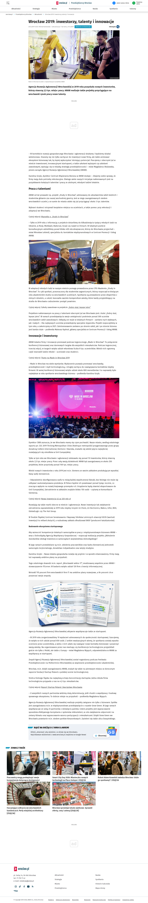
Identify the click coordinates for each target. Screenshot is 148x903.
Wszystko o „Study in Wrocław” (55, 217)
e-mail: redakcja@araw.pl (24, 881)
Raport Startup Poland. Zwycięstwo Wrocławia (61, 687)
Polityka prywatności (114, 900)
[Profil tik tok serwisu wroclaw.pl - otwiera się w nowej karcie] (20, 886)
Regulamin (87, 900)
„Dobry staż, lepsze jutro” (79, 307)
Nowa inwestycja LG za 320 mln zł (56, 499)
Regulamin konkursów (99, 900)
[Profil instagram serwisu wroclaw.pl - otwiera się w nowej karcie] (16, 886)
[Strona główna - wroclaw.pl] (61, 3)
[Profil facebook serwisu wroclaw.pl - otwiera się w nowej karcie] (24, 886)
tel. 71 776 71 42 (19, 878)
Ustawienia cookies (128, 900)
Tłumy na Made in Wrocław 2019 (55, 358)
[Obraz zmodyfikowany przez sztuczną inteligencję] (8, 773)
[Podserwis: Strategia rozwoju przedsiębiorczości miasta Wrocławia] (80, 3)
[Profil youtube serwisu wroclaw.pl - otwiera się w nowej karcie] (28, 886)
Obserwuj (104, 735)
